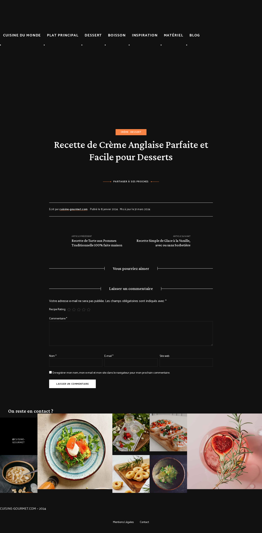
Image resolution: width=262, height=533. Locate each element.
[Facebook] (119, 190)
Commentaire (58, 318)
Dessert (135, 132)
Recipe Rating (57, 309)
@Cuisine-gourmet (18, 440)
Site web (164, 356)
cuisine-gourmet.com (73, 209)
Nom (52, 356)
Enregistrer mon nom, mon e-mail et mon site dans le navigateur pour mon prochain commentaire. (111, 373)
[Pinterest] (131, 190)
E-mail (108, 356)
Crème (125, 132)
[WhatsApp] (142, 190)
